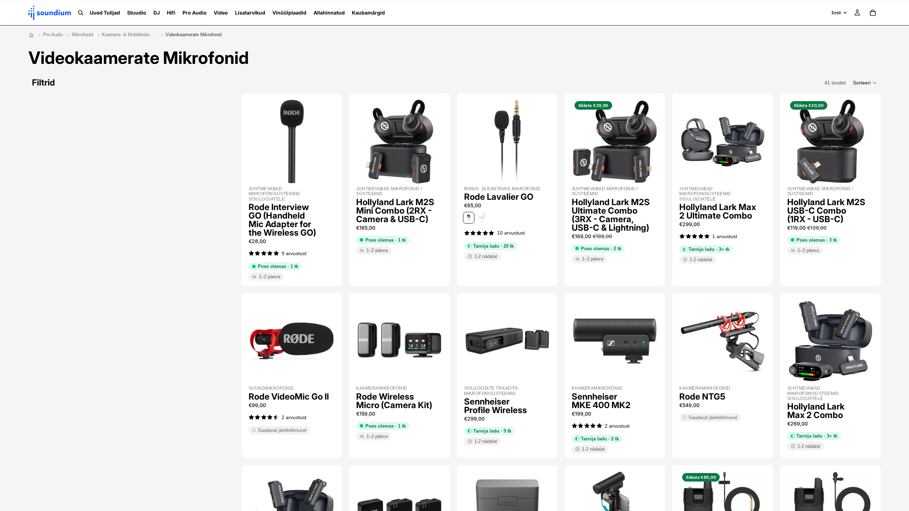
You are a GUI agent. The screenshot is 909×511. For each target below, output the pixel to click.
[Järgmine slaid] (325, 141)
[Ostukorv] (873, 13)
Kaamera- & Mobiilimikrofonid (129, 34)
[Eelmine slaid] (258, 141)
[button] (865, 82)
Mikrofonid (82, 34)
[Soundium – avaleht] (31, 35)
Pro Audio (53, 34)
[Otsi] (80, 13)
